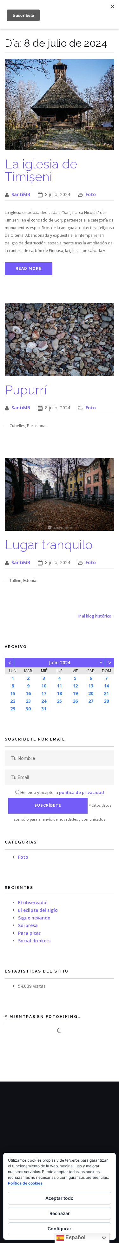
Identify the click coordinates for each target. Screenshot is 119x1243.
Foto (91, 194)
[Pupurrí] (59, 343)
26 (75, 701)
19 (75, 693)
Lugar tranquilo (49, 544)
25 (59, 701)
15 (12, 693)
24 (43, 701)
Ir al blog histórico (94, 616)
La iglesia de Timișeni (41, 170)
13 (90, 686)
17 (43, 693)
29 (12, 709)
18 (59, 693)
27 (90, 701)
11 (59, 686)
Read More (29, 268)
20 (90, 693)
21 (106, 693)
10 (43, 686)
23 (28, 701)
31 (43, 709)
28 (106, 701)
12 (75, 686)
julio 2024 (59, 662)
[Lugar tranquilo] (59, 498)
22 (12, 701)
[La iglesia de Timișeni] (59, 108)
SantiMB (20, 194)
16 (28, 693)
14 (106, 686)
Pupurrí (26, 389)
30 (28, 709)
